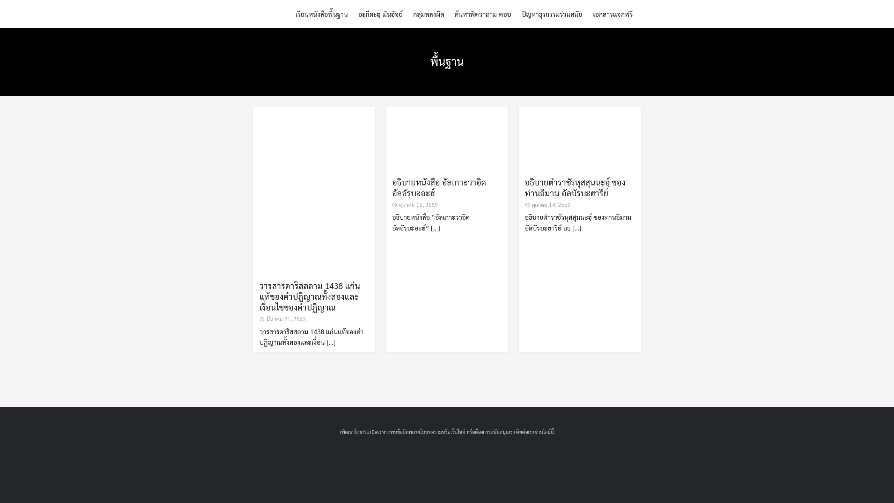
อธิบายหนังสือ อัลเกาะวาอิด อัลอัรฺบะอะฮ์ (439, 187)
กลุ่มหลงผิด (428, 14)
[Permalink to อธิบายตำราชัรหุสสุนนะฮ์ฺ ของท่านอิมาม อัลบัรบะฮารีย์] (580, 137)
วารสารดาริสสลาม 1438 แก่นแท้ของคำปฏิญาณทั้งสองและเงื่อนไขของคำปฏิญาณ (309, 296)
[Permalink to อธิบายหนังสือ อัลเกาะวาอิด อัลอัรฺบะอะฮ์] (447, 137)
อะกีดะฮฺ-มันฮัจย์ (380, 14)
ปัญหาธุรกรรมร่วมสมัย (552, 14)
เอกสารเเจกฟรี (613, 14)
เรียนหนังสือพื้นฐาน (321, 14)
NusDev (371, 432)
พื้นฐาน (447, 61)
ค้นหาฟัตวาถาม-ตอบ (483, 14)
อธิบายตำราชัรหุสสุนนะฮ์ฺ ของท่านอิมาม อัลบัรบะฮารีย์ (575, 187)
